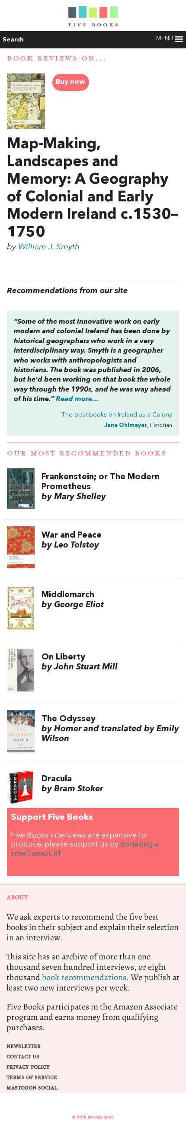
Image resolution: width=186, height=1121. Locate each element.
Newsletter (23, 1046)
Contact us (22, 1057)
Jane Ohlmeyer (125, 425)
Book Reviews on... (57, 58)
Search (13, 40)
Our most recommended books (87, 453)
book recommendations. (85, 977)
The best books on (116, 415)
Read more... (77, 399)
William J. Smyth (49, 247)
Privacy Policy (28, 1067)
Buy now (70, 82)
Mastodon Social (31, 1088)
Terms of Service (31, 1077)
